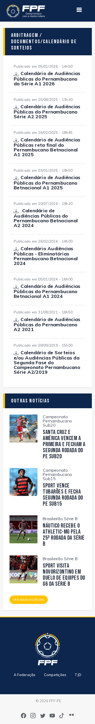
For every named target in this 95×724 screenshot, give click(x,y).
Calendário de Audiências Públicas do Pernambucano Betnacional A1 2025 (47, 182)
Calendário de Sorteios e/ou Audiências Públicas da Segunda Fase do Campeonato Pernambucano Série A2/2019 (47, 362)
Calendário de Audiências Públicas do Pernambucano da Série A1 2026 (47, 78)
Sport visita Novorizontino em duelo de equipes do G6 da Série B (64, 575)
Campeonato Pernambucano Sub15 (57, 474)
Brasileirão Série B (60, 518)
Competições (55, 675)
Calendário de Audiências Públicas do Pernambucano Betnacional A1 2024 (47, 291)
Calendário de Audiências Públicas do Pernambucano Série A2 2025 (47, 111)
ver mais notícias (28, 600)
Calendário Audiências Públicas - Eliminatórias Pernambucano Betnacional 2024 (46, 256)
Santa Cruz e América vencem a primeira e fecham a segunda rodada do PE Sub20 (64, 444)
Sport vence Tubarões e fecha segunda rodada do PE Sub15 (63, 495)
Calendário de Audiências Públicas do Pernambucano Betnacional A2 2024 (46, 218)
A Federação (25, 675)
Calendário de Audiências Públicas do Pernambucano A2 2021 (47, 324)
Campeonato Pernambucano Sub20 (57, 421)
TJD (78, 675)
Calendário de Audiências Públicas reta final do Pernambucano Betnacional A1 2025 (47, 147)
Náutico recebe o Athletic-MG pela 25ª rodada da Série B (64, 535)
